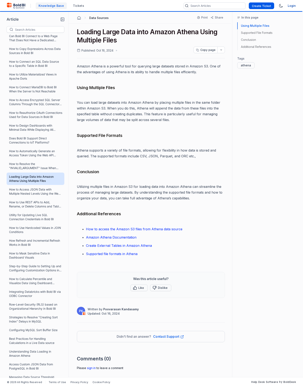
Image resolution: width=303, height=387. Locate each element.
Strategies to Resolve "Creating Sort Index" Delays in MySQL (33, 319)
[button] (62, 19)
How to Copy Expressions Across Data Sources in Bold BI (35, 51)
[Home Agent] (79, 18)
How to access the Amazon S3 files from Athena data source (134, 229)
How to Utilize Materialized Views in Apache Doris (33, 76)
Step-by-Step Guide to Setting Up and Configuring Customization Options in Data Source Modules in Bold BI (35, 268)
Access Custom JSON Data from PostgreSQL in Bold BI (31, 366)
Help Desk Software (264, 381)
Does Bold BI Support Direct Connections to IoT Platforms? (29, 140)
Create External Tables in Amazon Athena (119, 245)
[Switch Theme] (280, 5)
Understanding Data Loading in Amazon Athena (30, 353)
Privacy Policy (79, 382)
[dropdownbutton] (221, 50)
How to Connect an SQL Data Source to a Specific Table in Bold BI (34, 63)
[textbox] (39, 29)
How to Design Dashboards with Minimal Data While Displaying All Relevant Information (31, 128)
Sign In (91, 368)
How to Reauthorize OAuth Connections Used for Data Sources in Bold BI (35, 115)
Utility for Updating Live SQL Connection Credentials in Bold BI (31, 217)
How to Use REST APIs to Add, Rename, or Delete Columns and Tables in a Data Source (35, 204)
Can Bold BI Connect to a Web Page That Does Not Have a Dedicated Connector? (33, 38)
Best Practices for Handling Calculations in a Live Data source (31, 341)
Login (292, 5)
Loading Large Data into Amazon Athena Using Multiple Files (31, 178)
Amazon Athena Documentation (111, 237)
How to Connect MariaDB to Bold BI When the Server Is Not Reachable (33, 89)
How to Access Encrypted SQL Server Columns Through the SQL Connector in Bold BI (34, 102)
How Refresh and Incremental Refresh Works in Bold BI (34, 242)
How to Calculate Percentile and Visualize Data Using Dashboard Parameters (30, 281)
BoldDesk (289, 381)
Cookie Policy (101, 382)
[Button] (160, 288)
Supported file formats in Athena (111, 254)
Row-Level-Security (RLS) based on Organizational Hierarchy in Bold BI (33, 306)
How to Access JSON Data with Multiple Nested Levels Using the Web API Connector (34, 192)
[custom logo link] (16, 5)
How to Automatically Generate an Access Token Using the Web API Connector (32, 153)
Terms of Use (57, 382)
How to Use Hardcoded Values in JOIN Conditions (35, 230)
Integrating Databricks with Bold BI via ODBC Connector (35, 294)
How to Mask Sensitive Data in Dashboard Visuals (29, 255)
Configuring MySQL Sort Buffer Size (33, 330)
